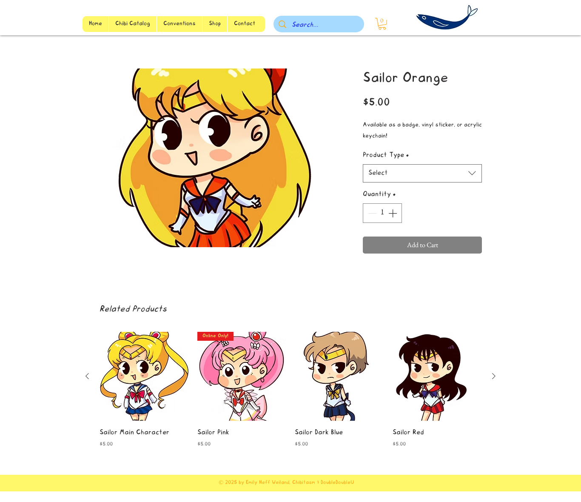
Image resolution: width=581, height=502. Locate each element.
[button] (382, 24)
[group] (290, 390)
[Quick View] (144, 376)
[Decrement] (371, 213)
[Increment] (393, 213)
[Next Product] (494, 376)
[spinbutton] (382, 213)
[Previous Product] (87, 376)
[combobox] (422, 173)
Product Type (386, 155)
